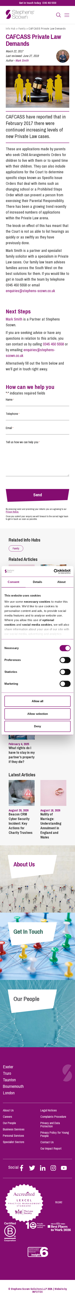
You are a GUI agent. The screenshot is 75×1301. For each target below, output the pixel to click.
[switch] (65, 660)
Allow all (37, 701)
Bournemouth (13, 1086)
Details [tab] (37, 582)
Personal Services (13, 1135)
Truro (7, 1073)
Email (9, 428)
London (9, 1093)
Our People (9, 1123)
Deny (37, 726)
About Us (8, 1110)
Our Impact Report (51, 1148)
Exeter (8, 1067)
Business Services (13, 1129)
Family (22, 28)
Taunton (9, 1080)
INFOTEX (37, 1292)
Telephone (12, 414)
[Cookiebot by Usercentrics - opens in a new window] (54, 571)
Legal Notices (48, 1110)
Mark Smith (21, 60)
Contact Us (47, 1142)
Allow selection (37, 713)
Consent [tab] (13, 582)
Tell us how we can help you (23, 442)
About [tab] (61, 582)
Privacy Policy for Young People (54, 1134)
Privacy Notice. (12, 511)
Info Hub (11, 28)
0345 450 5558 (49, 3)
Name (10, 399)
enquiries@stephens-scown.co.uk (30, 290)
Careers (7, 1116)
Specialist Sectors (13, 1142)
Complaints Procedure (53, 1116)
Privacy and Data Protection (50, 1124)
